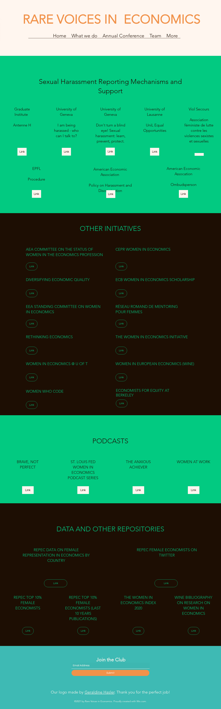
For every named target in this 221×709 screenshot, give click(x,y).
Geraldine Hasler (99, 692)
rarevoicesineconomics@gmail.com (30, 9)
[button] (123, 37)
